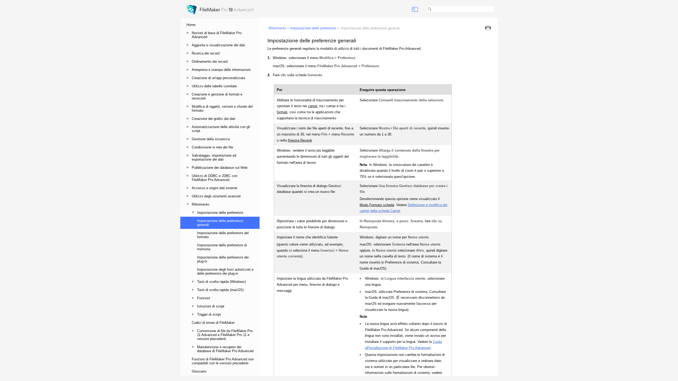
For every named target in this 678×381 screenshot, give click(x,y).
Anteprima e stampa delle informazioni (221, 70)
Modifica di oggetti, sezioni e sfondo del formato (222, 108)
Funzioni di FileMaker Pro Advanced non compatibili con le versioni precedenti (223, 361)
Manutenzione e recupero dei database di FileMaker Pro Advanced (225, 349)
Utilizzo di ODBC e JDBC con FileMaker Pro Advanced (214, 178)
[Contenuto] (415, 9)
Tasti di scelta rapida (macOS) (220, 290)
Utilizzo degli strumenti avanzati (216, 196)
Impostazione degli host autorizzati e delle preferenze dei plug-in (225, 271)
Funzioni (203, 298)
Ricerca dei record (206, 53)
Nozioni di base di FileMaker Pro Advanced (217, 35)
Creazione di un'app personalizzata (218, 78)
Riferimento (200, 204)
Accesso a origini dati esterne (214, 188)
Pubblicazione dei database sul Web (219, 168)
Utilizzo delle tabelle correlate (214, 86)
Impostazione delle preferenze (220, 213)
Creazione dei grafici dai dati (213, 119)
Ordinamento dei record (210, 62)
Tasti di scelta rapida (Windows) (221, 282)
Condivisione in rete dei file (212, 147)
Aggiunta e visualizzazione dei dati (218, 45)
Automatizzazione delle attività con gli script (221, 129)
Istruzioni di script (210, 306)
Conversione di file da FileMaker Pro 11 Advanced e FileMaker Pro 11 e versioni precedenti (225, 335)
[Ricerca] (496, 9)
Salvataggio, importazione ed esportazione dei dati (214, 157)
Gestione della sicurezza (211, 139)
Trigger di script (209, 314)
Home (190, 25)
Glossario (199, 371)
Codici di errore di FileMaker (213, 323)
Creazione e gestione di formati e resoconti (217, 96)
